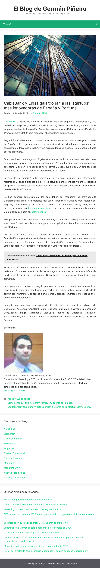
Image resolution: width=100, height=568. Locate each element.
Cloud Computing (13, 438)
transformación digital (39, 208)
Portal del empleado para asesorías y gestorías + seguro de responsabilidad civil (46, 551)
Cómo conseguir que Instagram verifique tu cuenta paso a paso (40, 403)
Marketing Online (13, 468)
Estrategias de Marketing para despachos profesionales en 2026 (38, 527)
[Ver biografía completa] (29, 390)
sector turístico (38, 212)
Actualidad (9, 429)
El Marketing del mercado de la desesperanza (28, 499)
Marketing (9, 463)
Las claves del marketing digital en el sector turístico (31, 532)
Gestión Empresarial (14, 453)
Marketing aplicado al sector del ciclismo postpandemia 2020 (36, 546)
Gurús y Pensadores (14, 458)
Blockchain (9, 434)
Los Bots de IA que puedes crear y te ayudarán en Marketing (36, 523)
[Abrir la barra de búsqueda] (96, 24)
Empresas (9, 448)
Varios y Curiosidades (18, 399)
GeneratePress (73, 563)
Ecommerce (10, 443)
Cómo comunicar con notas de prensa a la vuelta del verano (35, 504)
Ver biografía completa (16, 390)
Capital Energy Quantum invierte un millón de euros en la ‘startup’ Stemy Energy (49, 407)
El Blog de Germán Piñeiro (50, 8)
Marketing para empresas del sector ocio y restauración (33, 509)
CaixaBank (9, 121)
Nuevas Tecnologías (14, 472)
